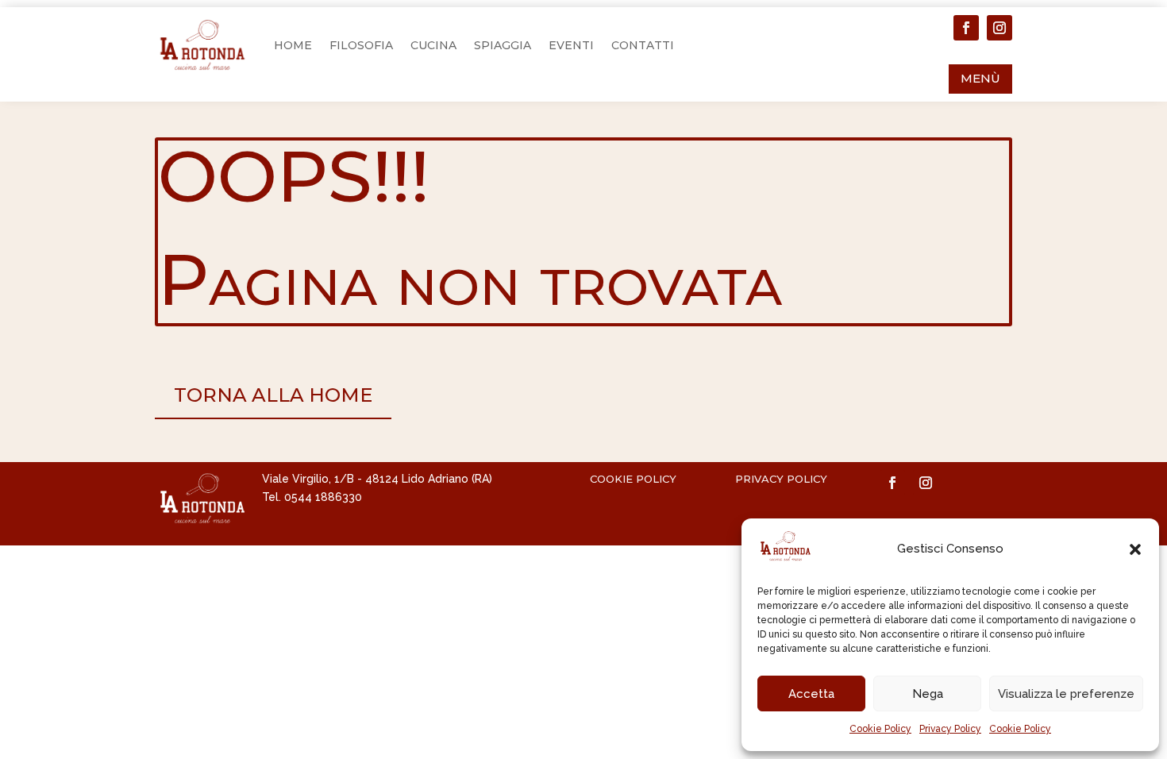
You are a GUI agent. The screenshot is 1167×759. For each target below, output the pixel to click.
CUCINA (433, 45)
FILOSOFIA (361, 45)
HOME (293, 45)
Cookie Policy (880, 728)
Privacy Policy (950, 728)
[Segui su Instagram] (999, 27)
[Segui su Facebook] (966, 27)
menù (980, 78)
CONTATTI (642, 45)
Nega (927, 694)
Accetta (811, 694)
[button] (1135, 549)
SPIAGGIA (502, 45)
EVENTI (571, 45)
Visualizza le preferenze (1066, 694)
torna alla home (273, 394)
